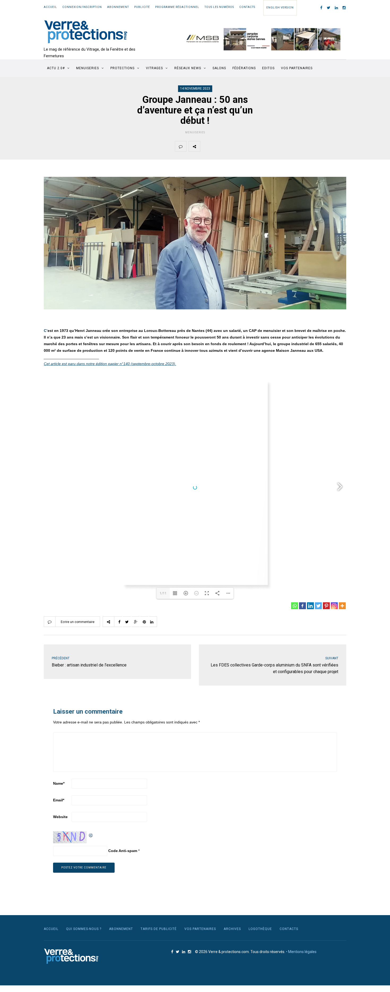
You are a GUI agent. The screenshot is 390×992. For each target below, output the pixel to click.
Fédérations (244, 68)
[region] (260, 39)
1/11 (163, 593)
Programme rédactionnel (177, 7)
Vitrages (154, 68)
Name (58, 783)
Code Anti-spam (122, 851)
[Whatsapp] (294, 605)
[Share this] (206, 146)
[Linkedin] (310, 605)
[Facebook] (302, 605)
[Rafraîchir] (91, 834)
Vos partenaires (297, 68)
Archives (232, 929)
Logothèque (260, 929)
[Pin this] (243, 146)
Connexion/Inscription (82, 7)
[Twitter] (318, 605)
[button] (260, 39)
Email (58, 800)
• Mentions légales (301, 952)
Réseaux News (187, 68)
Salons (219, 68)
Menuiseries (87, 68)
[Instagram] (334, 605)
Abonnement (118, 7)
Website (60, 817)
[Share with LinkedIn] (256, 146)
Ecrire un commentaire (77, 622)
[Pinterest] (326, 605)
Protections (122, 68)
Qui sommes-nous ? (83, 929)
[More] (342, 605)
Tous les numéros (219, 7)
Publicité (142, 7)
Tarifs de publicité (159, 929)
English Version (280, 7)
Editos (268, 68)
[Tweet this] (218, 146)
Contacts (247, 7)
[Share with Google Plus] (231, 146)
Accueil (50, 7)
